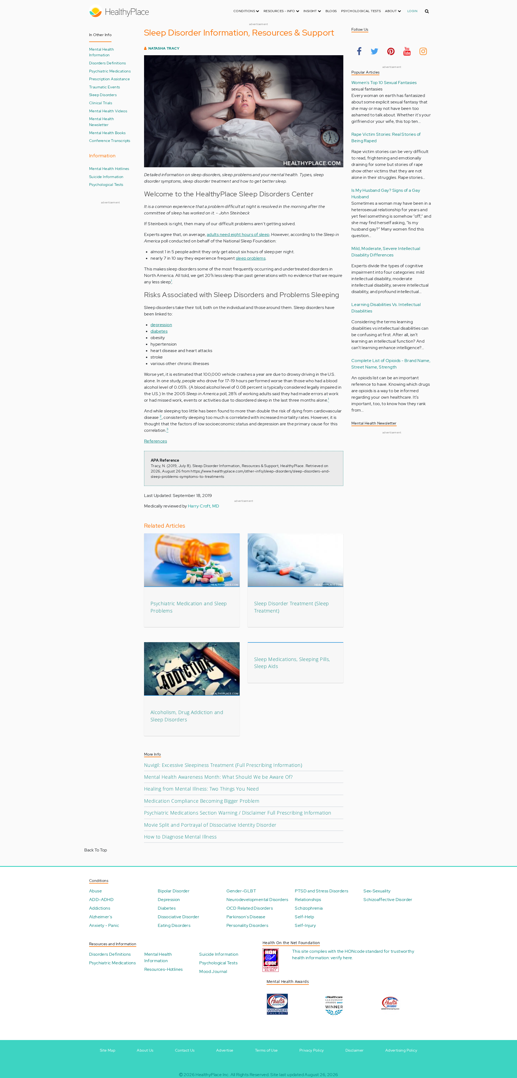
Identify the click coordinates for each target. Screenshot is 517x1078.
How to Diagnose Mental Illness (180, 836)
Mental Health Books (107, 132)
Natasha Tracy (163, 48)
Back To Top (95, 850)
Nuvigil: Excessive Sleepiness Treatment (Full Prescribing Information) (223, 765)
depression (161, 325)
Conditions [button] (244, 11)
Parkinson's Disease (246, 917)
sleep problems (251, 258)
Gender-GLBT (241, 891)
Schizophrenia (309, 908)
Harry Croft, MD (203, 506)
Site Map (107, 1050)
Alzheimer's (100, 917)
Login (412, 11)
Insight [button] (310, 11)
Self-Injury (305, 925)
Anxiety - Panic (104, 925)
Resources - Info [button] (280, 11)
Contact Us (185, 1050)
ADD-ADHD (101, 899)
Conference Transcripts (109, 140)
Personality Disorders (247, 925)
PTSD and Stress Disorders (321, 891)
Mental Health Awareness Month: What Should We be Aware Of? (218, 777)
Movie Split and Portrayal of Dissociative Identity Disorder (210, 825)
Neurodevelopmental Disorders (257, 899)
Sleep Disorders (103, 94)
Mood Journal (213, 971)
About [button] (391, 11)
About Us (145, 1050)
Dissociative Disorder (178, 917)
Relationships (308, 899)
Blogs (331, 11)
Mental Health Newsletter (101, 121)
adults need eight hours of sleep (238, 234)
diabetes (159, 331)
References (155, 441)
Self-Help (304, 917)
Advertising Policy (401, 1050)
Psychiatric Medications (110, 71)
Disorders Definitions (107, 62)
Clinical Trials (100, 102)
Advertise (224, 1050)
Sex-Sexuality (377, 891)
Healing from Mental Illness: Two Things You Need (201, 788)
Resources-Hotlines (163, 969)
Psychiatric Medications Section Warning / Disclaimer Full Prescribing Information (237, 812)
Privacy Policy (311, 1050)
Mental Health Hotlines (109, 168)
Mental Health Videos (108, 110)
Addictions (99, 908)
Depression (169, 899)
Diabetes (167, 908)
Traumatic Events (104, 86)
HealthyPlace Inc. (212, 1074)
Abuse (95, 891)
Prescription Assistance (109, 78)
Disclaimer (354, 1050)
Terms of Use (266, 1050)
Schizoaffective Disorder (388, 899)
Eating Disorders (174, 925)
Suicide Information (106, 176)
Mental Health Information (101, 52)
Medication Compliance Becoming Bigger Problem (201, 801)
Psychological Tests (361, 11)
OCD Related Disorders (249, 908)
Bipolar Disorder (174, 891)
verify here (341, 958)
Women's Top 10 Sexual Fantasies (384, 82)
